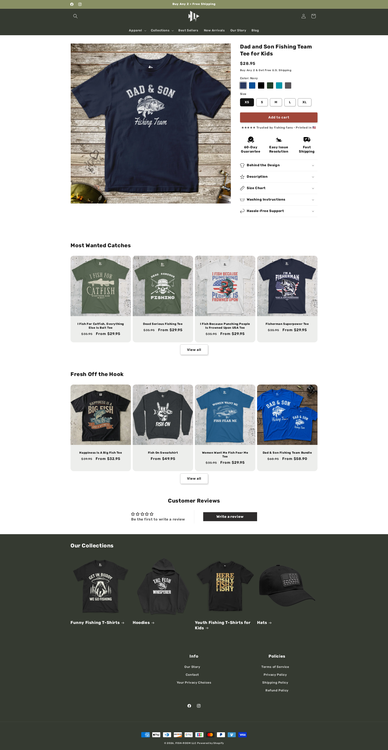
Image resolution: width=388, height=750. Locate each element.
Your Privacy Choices (194, 682)
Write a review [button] (229, 516)
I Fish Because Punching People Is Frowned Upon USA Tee (225, 325)
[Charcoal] (288, 85)
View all (194, 350)
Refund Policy (277, 690)
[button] (75, 16)
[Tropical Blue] (279, 85)
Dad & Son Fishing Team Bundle (287, 452)
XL (304, 102)
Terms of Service (275, 667)
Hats (262, 622)
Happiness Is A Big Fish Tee (100, 452)
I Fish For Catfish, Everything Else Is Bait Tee (100, 325)
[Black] (261, 85)
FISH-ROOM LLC (185, 743)
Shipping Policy (275, 682)
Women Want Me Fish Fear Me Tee (225, 454)
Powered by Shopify (210, 743)
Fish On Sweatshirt (163, 452)
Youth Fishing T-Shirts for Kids (223, 625)
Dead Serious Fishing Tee (163, 324)
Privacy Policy (275, 675)
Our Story (192, 667)
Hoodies (141, 622)
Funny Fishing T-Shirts (95, 622)
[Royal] (252, 85)
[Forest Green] (270, 85)
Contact (192, 675)
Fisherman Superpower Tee (287, 324)
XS (247, 102)
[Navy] (243, 85)
